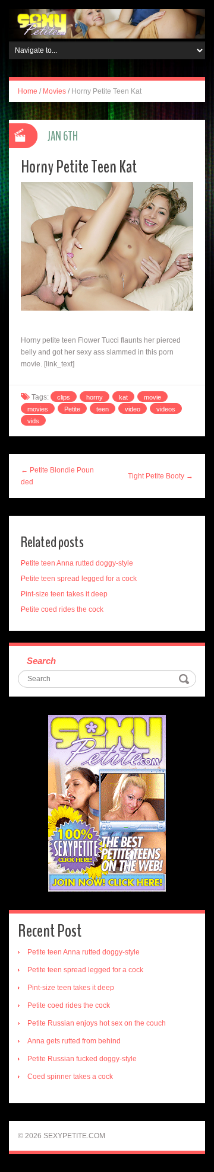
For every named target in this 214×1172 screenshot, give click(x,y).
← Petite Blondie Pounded (57, 476)
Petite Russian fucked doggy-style (82, 1059)
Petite (72, 409)
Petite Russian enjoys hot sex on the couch (96, 1023)
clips (63, 397)
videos (165, 409)
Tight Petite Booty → (160, 476)
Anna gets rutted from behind (74, 1041)
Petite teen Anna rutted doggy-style (77, 563)
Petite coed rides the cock (62, 609)
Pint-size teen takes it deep (64, 594)
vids (33, 420)
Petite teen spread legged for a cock (79, 578)
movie (152, 397)
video (132, 409)
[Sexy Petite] (107, 23)
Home (27, 91)
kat (123, 397)
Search (41, 661)
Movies (54, 91)
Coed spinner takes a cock (70, 1076)
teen (102, 409)
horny (94, 397)
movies (37, 409)
